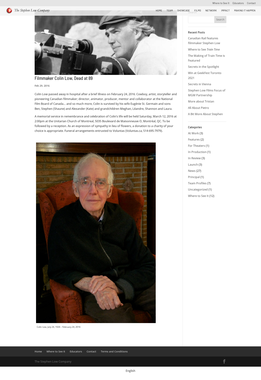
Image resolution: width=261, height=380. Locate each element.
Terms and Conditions (114, 351)
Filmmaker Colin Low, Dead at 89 (64, 78)
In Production (197, 152)
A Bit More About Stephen (205, 114)
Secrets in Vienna (199, 84)
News (191, 171)
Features (194, 139)
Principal (194, 177)
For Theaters (196, 146)
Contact (251, 3)
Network (211, 10)
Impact (225, 10)
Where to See (204, 49)
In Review (194, 158)
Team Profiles (197, 183)
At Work (193, 133)
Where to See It (220, 3)
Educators (238, 3)
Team (170, 10)
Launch (193, 165)
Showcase (183, 10)
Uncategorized (198, 189)
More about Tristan (201, 101)
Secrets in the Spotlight (203, 67)
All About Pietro (198, 108)
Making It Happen (244, 10)
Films (197, 10)
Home (159, 10)
